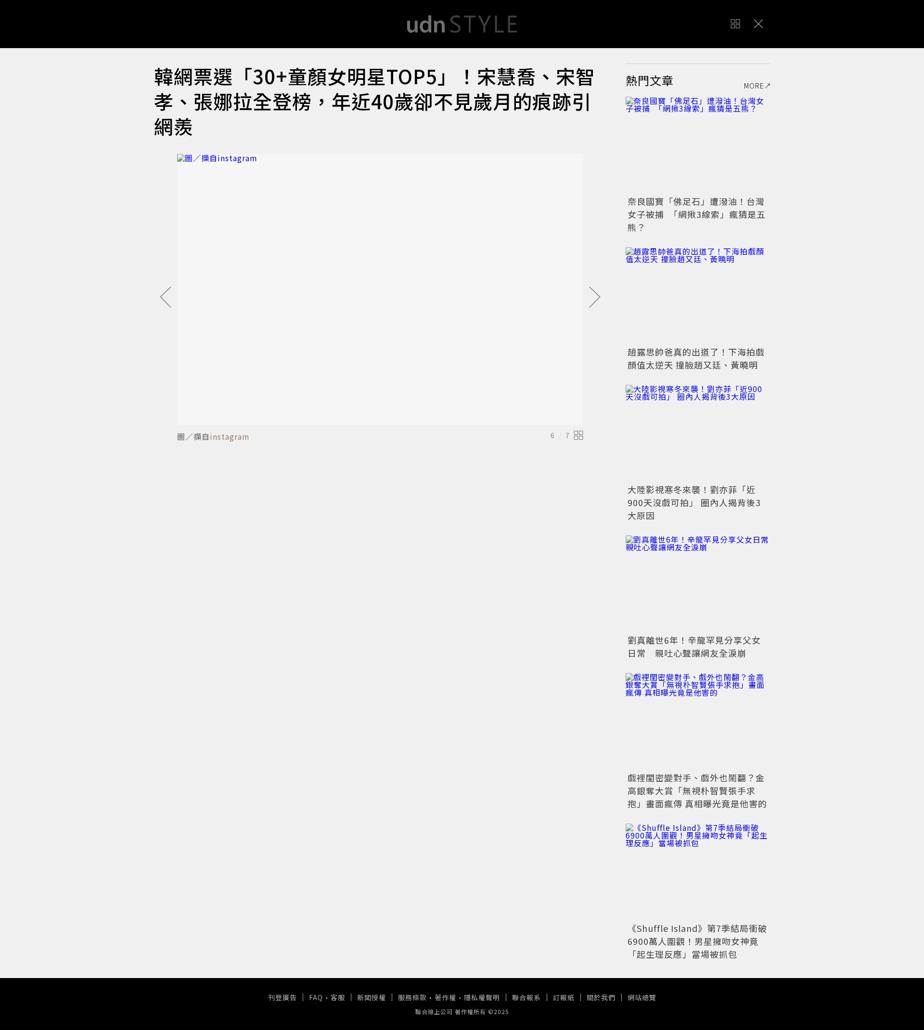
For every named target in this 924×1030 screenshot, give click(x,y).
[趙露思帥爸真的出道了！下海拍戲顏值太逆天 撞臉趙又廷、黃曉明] (698, 295)
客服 (338, 997)
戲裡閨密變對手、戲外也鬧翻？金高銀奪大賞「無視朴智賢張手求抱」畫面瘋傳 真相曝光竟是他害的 (697, 790)
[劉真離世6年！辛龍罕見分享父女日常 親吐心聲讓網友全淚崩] (698, 583)
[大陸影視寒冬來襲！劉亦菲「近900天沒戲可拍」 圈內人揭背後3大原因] (698, 433)
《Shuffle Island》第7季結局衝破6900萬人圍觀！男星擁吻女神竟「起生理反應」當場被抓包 (697, 941)
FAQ (316, 997)
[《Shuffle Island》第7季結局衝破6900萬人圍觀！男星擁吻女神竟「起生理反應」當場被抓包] (698, 872)
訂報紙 (564, 997)
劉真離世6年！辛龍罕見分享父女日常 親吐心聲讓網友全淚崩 (694, 646)
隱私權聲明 (482, 997)
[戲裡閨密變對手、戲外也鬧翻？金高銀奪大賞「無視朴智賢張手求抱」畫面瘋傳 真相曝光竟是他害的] (698, 721)
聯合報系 (526, 997)
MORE (754, 85)
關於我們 (601, 997)
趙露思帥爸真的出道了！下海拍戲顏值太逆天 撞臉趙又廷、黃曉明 (696, 358)
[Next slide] (594, 297)
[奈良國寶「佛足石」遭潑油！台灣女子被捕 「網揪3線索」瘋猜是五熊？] (698, 145)
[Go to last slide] (165, 297)
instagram (230, 436)
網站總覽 (642, 997)
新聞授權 (371, 997)
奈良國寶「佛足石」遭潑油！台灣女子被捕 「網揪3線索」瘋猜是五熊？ (697, 214)
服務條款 (412, 997)
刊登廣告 (282, 997)
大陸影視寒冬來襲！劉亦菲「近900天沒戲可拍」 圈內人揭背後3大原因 (694, 502)
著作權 (445, 997)
